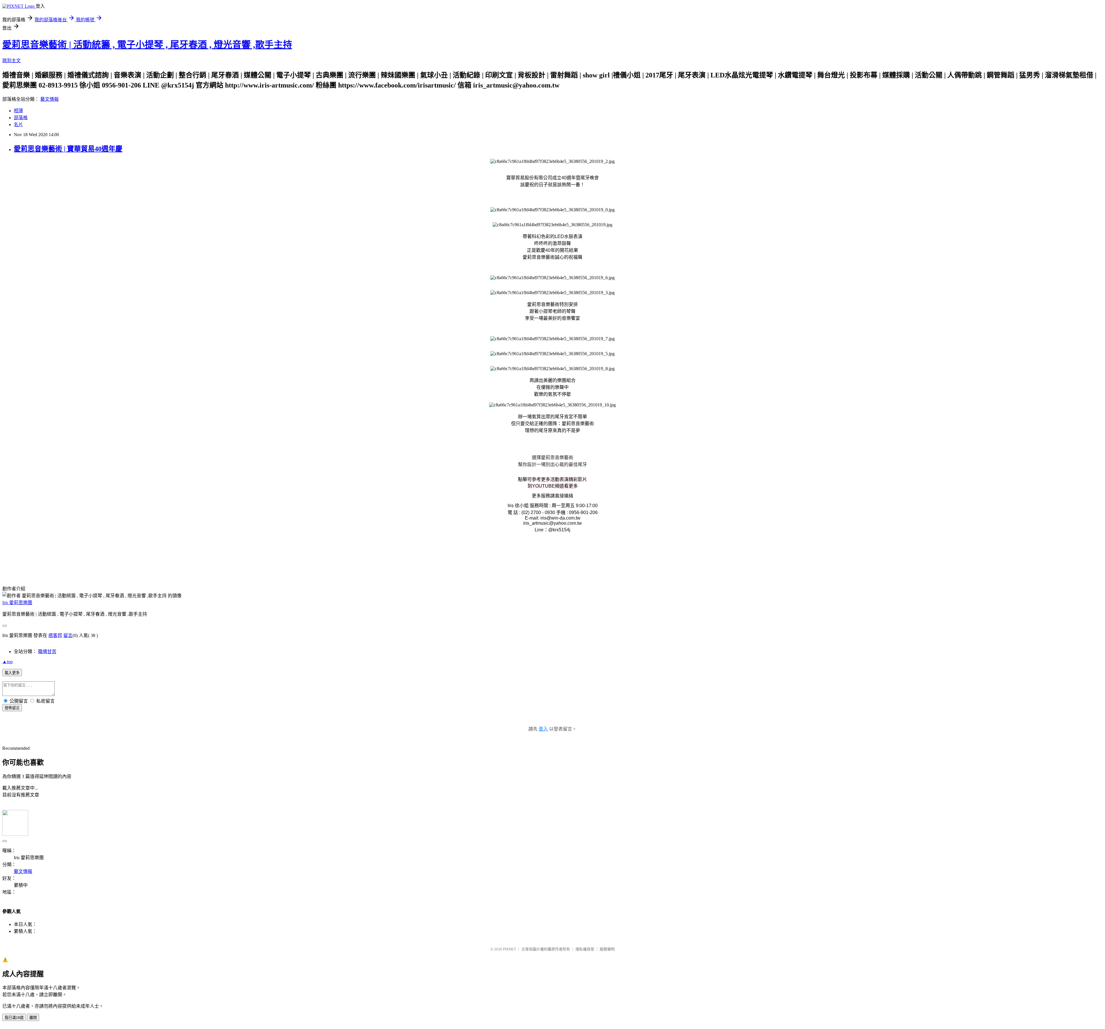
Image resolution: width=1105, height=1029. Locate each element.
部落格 (21, 117)
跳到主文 (11, 60)
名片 (18, 124)
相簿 (18, 110)
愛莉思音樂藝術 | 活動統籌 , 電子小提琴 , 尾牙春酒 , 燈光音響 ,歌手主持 (147, 44)
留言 (68, 635)
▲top (7, 661)
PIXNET (509, 949)
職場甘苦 (47, 651)
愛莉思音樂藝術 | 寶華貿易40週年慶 (68, 149)
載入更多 (12, 673)
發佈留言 (12, 708)
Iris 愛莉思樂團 (17, 602)
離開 (33, 1017)
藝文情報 (49, 99)
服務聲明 (607, 949)
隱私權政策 (585, 949)
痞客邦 (55, 635)
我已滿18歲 (14, 1017)
